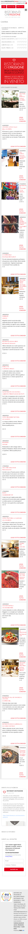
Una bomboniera (7, 607)
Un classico (6, 419)
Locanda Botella (7, 605)
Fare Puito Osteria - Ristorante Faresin (22, 221)
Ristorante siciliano (8, 343)
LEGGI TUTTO (15, 146)
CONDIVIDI (22, 121)
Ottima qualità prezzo (21, 669)
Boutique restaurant (9, 257)
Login (3, 6)
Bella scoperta (7, 129)
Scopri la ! (10, 1)
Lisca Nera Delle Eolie (9, 467)
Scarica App (11, 6)
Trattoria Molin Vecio (22, 282)
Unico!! (4, 318)
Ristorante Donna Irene (10, 341)
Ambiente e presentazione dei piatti (13, 394)
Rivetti (4, 493)
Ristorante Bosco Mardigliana (12, 724)
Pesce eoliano (6, 469)
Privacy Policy (17, 926)
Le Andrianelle (6, 255)
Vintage (4, 444)
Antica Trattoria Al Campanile (12, 518)
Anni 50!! (22, 547)
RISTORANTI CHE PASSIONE (15, 791)
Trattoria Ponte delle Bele (22, 664)
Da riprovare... (7, 701)
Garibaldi (5, 316)
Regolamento (21, 924)
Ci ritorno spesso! (8, 368)
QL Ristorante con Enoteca (11, 392)
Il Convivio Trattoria (22, 751)
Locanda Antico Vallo (9, 127)
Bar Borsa (5, 442)
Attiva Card (20, 6)
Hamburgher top (7, 495)
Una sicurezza (6, 520)
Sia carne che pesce (8, 726)
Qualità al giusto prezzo (22, 157)
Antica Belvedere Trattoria (10, 417)
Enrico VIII (5, 366)
